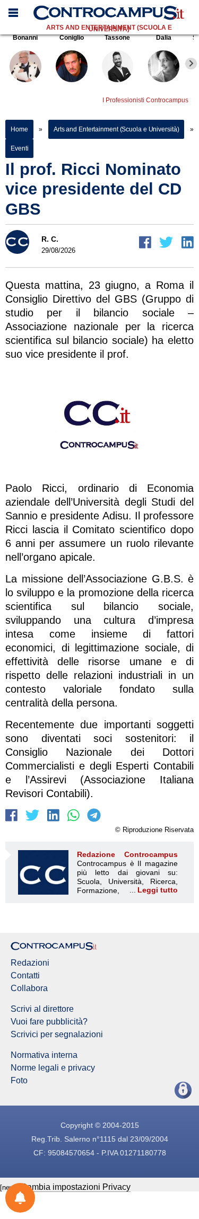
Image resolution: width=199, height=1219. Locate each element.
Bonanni (25, 37)
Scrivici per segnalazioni (57, 1034)
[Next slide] (191, 63)
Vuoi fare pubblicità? (49, 1022)
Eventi (19, 148)
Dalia (163, 37)
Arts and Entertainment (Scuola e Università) (109, 28)
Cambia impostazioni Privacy (76, 1186)
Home (19, 129)
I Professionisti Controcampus (145, 100)
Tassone (117, 37)
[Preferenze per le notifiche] (20, 1198)
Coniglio (71, 37)
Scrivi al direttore (42, 1009)
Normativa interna (44, 1055)
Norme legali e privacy (53, 1068)
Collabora (29, 988)
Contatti (25, 975)
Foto (19, 1080)
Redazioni (30, 963)
